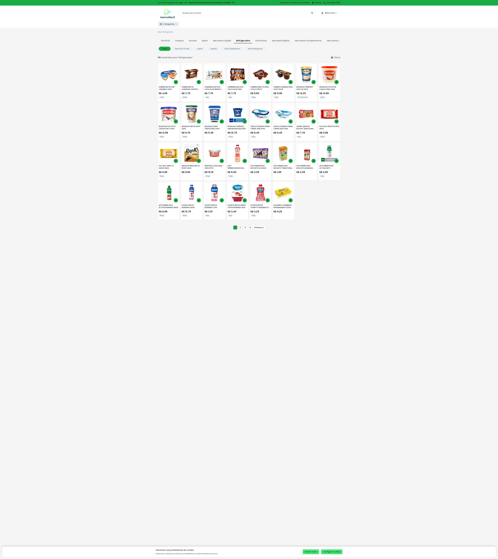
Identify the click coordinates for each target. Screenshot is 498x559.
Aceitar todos (311, 551)
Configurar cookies (331, 551)
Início (160, 32)
